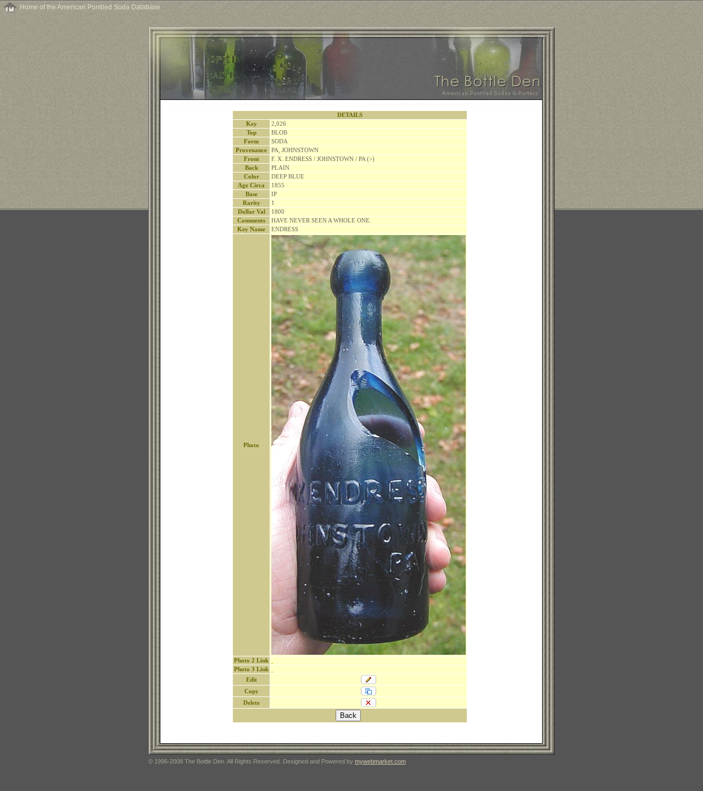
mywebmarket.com (380, 761)
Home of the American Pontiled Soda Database (90, 7)
